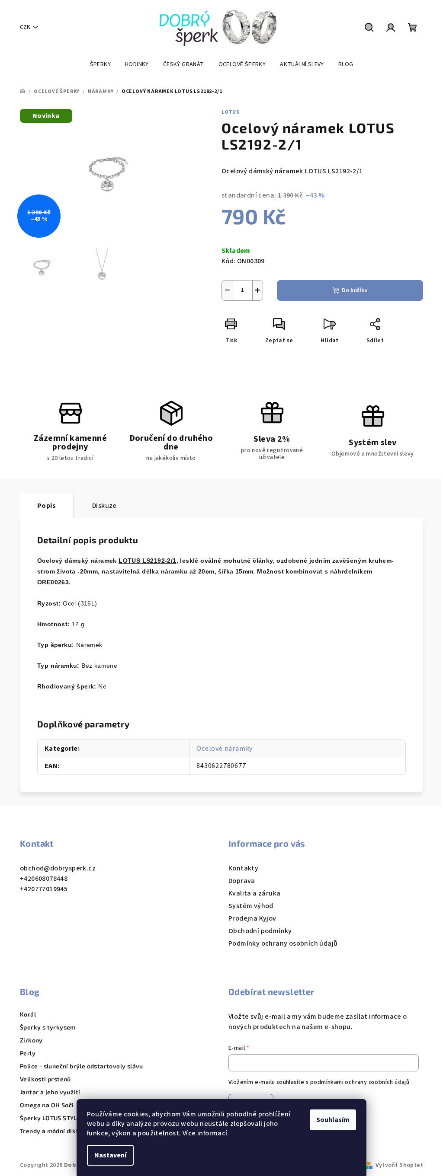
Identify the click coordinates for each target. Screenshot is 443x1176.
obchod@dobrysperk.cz (58, 868)
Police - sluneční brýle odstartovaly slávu (81, 1066)
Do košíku (355, 290)
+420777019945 (43, 889)
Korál (28, 1014)
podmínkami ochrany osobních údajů (359, 1082)
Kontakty (243, 868)
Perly (27, 1053)
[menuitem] (100, 64)
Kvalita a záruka (254, 893)
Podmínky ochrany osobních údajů (282, 943)
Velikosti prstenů (45, 1079)
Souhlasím (333, 1120)
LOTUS (231, 112)
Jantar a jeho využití (50, 1092)
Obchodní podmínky (260, 931)
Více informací (205, 1133)
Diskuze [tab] (104, 505)
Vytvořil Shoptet (399, 1165)
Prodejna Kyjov (252, 918)
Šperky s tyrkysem (48, 1027)
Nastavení (110, 1155)
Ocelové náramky (224, 748)
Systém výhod (250, 906)
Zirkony (31, 1040)
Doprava (241, 881)
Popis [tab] (46, 505)
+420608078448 (43, 878)
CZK (25, 27)
